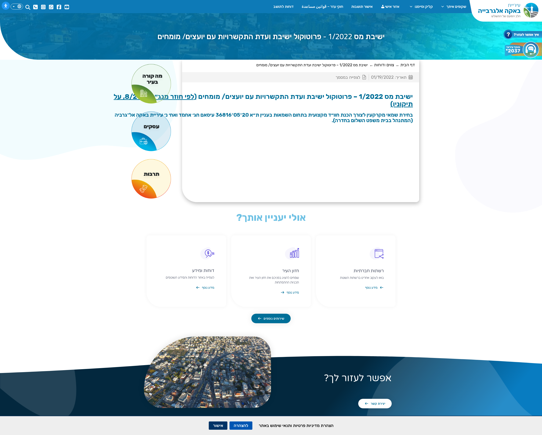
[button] (28, 7)
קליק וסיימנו (424, 6)
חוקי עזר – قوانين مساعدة (322, 6)
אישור (218, 425)
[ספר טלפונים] (35, 7)
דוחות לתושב (283, 6)
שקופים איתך (456, 6)
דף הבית (407, 64)
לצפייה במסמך (348, 77)
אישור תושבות (362, 6)
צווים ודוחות (384, 64)
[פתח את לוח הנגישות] (6, 6)
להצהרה (241, 425)
